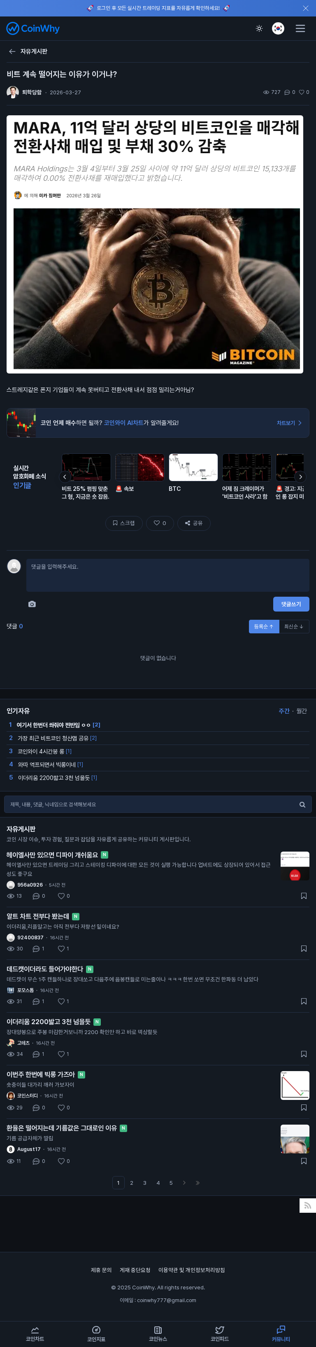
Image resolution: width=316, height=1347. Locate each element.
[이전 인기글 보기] (65, 477)
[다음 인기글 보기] (300, 477)
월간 (301, 711)
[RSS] (308, 1205)
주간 (284, 711)
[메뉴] (300, 28)
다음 (184, 1182)
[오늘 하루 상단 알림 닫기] (305, 8)
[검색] (302, 804)
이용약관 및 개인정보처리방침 (191, 1270)
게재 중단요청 (136, 1270)
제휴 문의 (102, 1270)
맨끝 (197, 1182)
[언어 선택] (278, 28)
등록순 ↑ (264, 626)
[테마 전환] (259, 28)
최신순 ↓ (294, 626)
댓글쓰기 (291, 604)
